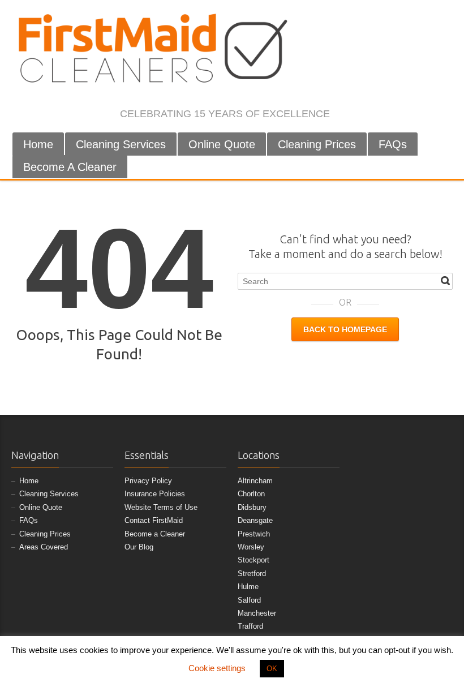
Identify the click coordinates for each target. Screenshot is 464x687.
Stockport (253, 560)
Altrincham (255, 480)
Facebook (352, 115)
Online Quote (221, 144)
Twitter (371, 115)
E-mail (446, 115)
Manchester (257, 613)
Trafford (250, 626)
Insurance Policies (154, 494)
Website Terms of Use (160, 507)
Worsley (251, 547)
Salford (249, 600)
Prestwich (254, 534)
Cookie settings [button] (217, 668)
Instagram (390, 115)
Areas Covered (43, 547)
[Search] (445, 280)
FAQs (393, 144)
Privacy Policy (148, 480)
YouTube (427, 115)
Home (38, 144)
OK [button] (272, 668)
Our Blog (138, 547)
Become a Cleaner (154, 534)
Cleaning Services (121, 144)
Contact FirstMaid (153, 520)
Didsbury (252, 507)
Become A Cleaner (70, 167)
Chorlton (251, 494)
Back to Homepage (345, 329)
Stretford (252, 573)
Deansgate (255, 520)
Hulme (248, 586)
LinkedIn (408, 115)
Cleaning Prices (317, 144)
